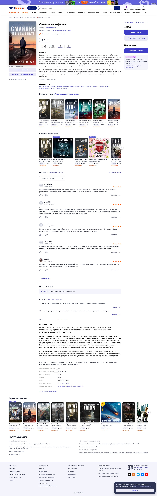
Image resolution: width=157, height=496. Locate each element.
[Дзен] (129, 474)
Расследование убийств (77, 86)
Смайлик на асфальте (114, 120)
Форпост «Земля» (107, 424)
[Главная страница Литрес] (16, 8)
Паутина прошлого (43, 120)
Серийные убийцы (103, 86)
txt (80, 386)
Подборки (61, 12)
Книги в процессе (93, 12)
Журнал (127, 12)
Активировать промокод (76, 465)
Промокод (25, 12)
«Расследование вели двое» (61, 30)
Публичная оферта (104, 465)
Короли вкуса (97, 120)
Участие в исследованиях (17, 474)
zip (82, 386)
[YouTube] (146, 474)
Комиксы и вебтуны (116, 12)
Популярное (43, 12)
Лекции (104, 12)
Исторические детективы (61, 86)
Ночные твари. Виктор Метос (88, 450)
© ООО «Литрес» (78, 492)
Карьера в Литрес (14, 471)
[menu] (52, 178)
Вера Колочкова (94, 161)
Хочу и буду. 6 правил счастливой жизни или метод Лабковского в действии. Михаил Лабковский (109, 444)
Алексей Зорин (58, 161)
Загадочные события (46, 86)
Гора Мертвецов (116, 159)
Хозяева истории (142, 424)
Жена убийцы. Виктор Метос (17, 441)
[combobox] (76, 8)
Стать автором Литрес (46, 480)
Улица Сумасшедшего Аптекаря (90, 424)
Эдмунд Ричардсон (81, 161)
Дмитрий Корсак (42, 122)
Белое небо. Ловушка (57, 424)
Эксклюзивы (81, 12)
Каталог (33, 8)
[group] (80, 185)
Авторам (41, 468)
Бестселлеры (72, 468)
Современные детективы (47, 88)
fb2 (63, 386)
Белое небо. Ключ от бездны (128, 424)
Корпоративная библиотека (47, 486)
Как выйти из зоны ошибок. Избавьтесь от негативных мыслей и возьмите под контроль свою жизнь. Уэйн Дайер (113, 452)
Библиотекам (43, 471)
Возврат (11, 480)
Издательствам (43, 465)
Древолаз (54, 120)
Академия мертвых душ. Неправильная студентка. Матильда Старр (29, 444)
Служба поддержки (15, 477)
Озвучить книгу (43, 483)
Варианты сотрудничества (47, 474)
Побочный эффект (59, 159)
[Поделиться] (147, 22)
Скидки (52, 12)
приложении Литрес (141, 467)
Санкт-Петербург (91, 86)
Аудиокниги (71, 12)
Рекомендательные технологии (108, 476)
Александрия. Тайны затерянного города (81, 159)
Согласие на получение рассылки (108, 473)
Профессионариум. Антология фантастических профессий (15, 424)
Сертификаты (136, 12)
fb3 (65, 386)
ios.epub (69, 386)
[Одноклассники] (133, 474)
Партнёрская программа (46, 477)
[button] (22, 70)
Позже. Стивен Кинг (15, 454)
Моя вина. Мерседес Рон (16, 451)
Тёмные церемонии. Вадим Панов (89, 441)
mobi (74, 386)
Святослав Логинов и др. (15, 426)
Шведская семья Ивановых (98, 159)
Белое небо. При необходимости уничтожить (43, 424)
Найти (117, 8)
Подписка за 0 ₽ (14, 12)
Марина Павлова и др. (57, 122)
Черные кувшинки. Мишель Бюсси (89, 447)
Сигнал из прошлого (85, 120)
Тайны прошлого (61, 88)
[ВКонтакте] (142, 474)
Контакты (12, 468)
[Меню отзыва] (119, 195)
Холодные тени (70, 120)
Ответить (113, 195)
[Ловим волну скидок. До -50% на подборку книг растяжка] (78, 2)
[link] (77, 184)
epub (59, 386)
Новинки (34, 12)
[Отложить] (47, 101)
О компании (12, 465)
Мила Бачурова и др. (71, 122)
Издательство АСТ (64, 383)
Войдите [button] (44, 291)
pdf (78, 386)
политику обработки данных (142, 486)
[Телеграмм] (138, 474)
